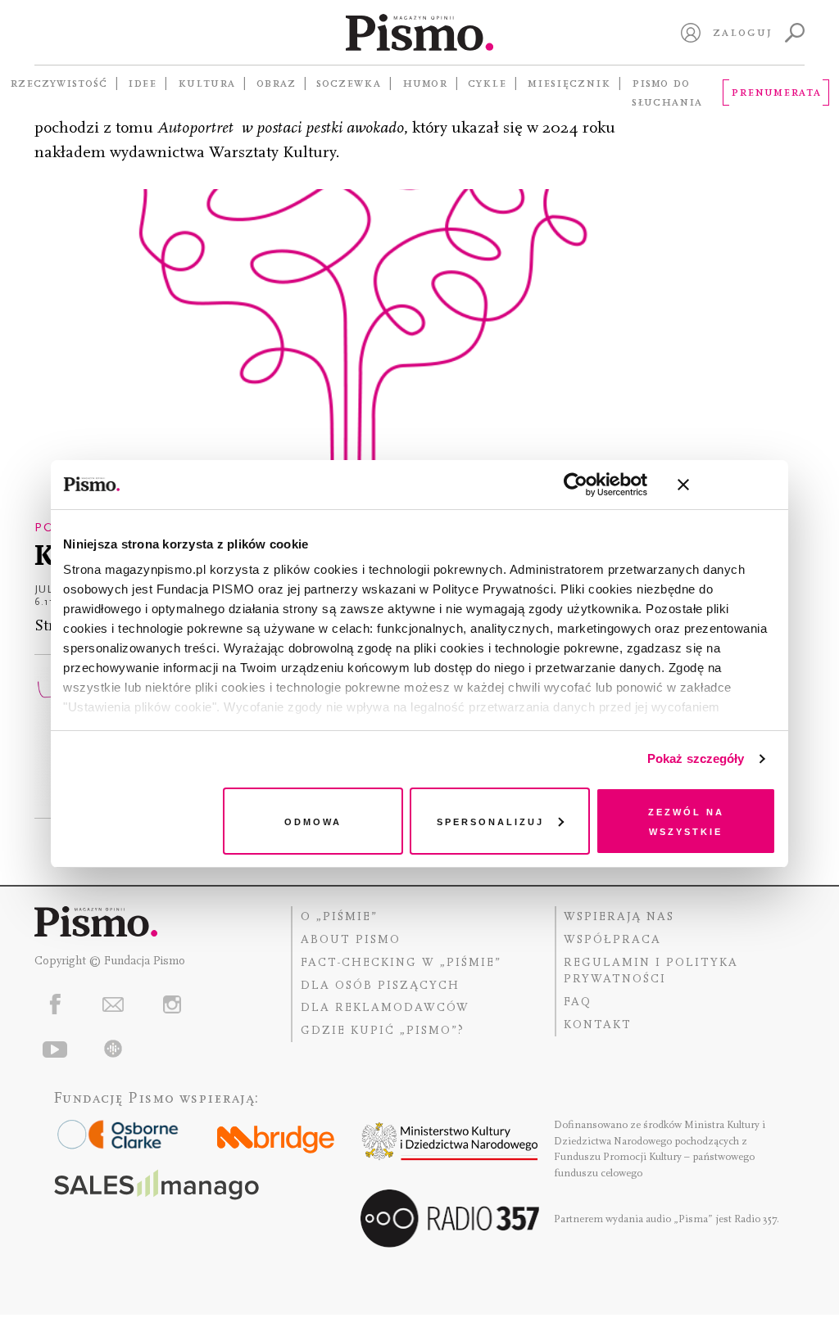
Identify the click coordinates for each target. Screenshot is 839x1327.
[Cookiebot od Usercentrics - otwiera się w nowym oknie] (575, 484)
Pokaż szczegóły (696, 758)
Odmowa (313, 821)
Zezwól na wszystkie (686, 820)
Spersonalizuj (490, 821)
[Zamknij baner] (727, 484)
